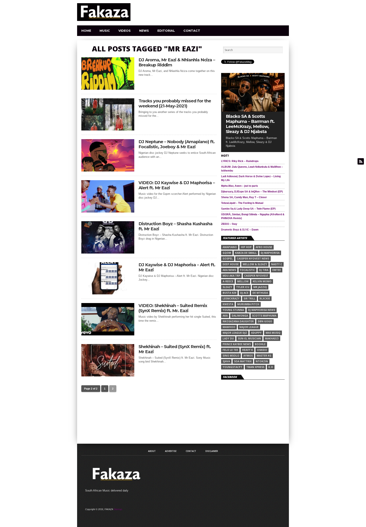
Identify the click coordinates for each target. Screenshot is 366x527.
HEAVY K (247, 350)
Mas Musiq (273, 333)
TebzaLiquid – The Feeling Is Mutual (242, 203)
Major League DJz (235, 333)
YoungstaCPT (232, 367)
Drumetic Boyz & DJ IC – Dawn (239, 229)
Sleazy (227, 287)
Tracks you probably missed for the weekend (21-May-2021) (175, 103)
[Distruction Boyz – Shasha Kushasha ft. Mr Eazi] (107, 252)
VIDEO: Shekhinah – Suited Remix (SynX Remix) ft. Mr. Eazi (173, 308)
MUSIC (105, 31)
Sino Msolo (231, 355)
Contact (191, 31)
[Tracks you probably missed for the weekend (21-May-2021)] (107, 129)
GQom (227, 253)
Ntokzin (262, 361)
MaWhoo (229, 327)
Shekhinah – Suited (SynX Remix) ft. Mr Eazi (175, 349)
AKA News (229, 270)
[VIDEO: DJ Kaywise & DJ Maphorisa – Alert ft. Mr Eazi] (107, 211)
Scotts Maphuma (264, 315)
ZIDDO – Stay (229, 223)
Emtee (276, 270)
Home (86, 31)
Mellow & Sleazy (255, 264)
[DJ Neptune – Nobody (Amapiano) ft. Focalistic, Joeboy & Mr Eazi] (107, 170)
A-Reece (228, 281)
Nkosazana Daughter (238, 321)
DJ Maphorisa (270, 253)
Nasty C (276, 264)
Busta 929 (229, 293)
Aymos (248, 355)
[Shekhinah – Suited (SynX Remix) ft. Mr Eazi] (107, 375)
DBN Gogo (265, 321)
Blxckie (264, 298)
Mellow (243, 281)
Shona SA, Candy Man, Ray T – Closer (244, 197)
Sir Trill (249, 298)
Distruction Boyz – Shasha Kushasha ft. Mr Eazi (175, 226)
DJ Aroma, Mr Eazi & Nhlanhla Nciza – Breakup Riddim (177, 62)
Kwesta (228, 304)
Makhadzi (272, 338)
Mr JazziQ (260, 287)
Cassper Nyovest (256, 275)
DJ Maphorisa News (261, 310)
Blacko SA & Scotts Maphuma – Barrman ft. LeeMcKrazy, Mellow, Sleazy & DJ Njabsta (250, 124)
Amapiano (230, 247)
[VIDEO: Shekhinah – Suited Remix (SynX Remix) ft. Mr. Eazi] (107, 334)
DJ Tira (263, 270)
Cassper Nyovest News (253, 258)
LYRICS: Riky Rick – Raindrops (240, 161)
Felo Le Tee (230, 350)
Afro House (264, 247)
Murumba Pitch (248, 304)
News (144, 31)
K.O (270, 367)
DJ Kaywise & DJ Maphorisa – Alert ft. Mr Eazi (177, 267)
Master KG (264, 355)
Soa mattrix (243, 361)
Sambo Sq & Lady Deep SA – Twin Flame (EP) (248, 208)
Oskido (262, 350)
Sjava (226, 361)
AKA (225, 315)
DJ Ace (244, 293)
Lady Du (228, 338)
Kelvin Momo (262, 281)
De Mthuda (260, 293)
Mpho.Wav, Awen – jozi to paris (239, 185)
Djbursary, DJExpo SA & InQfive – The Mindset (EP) (252, 191)
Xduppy (256, 333)
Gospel (228, 258)
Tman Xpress (255, 367)
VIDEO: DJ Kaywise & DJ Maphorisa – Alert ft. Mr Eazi (177, 185)
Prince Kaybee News (237, 344)
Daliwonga (240, 315)
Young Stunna (233, 310)
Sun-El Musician (249, 338)
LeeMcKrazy (231, 298)
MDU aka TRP (231, 275)
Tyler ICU (242, 287)
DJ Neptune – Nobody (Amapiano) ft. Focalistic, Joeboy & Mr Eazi (177, 144)
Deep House (231, 264)
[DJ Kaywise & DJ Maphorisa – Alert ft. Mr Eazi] (107, 293)
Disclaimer (211, 451)
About (152, 451)
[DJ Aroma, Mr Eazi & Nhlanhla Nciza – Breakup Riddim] (107, 88)
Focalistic (247, 270)
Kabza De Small (246, 253)
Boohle (260, 344)
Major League (249, 327)
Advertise (170, 451)
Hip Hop (246, 247)
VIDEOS (124, 31)
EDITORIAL (166, 31)
